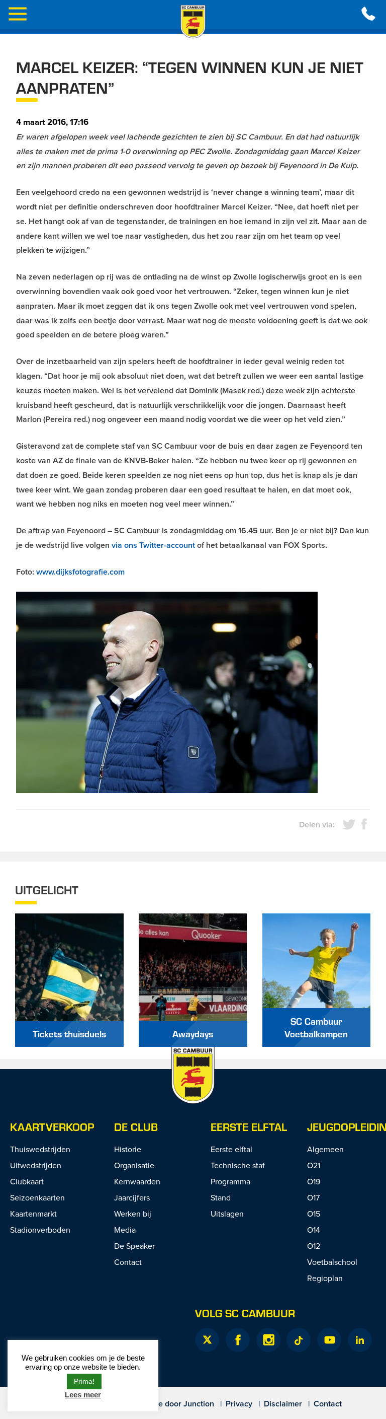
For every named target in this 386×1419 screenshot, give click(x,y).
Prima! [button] (84, 1381)
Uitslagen (227, 1213)
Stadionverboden (40, 1229)
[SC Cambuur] (193, 21)
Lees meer (83, 1394)
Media (125, 1229)
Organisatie (134, 1165)
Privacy (239, 1403)
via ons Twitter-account (153, 545)
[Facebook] (238, 1340)
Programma (230, 1181)
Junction (198, 1403)
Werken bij (132, 1213)
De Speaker (134, 1245)
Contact (128, 1261)
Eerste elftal (249, 1126)
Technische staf (238, 1165)
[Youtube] (329, 1340)
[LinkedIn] (360, 1340)
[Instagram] (268, 1340)
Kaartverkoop (52, 1126)
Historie (127, 1149)
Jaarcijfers (132, 1197)
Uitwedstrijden (35, 1165)
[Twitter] (207, 1340)
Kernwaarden (137, 1181)
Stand (221, 1197)
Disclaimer (283, 1403)
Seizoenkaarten (37, 1197)
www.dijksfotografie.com (80, 572)
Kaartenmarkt (33, 1213)
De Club (136, 1126)
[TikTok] (298, 1340)
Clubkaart (27, 1181)
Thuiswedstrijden (40, 1149)
